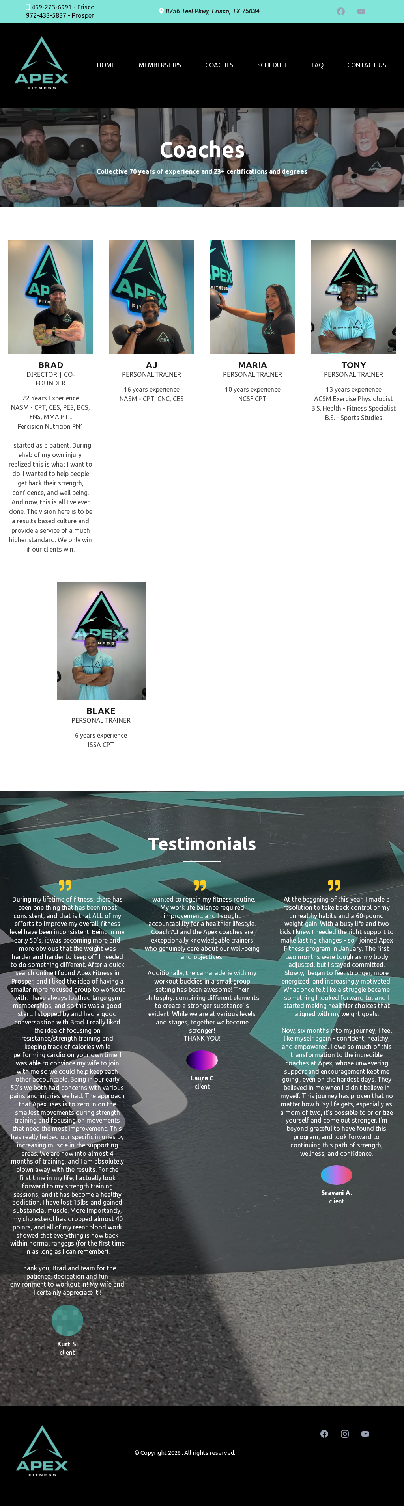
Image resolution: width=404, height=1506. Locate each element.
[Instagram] (345, 1434)
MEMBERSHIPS (160, 65)
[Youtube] (361, 11)
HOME (106, 65)
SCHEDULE (272, 65)
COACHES (219, 65)
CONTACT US (366, 65)
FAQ (318, 65)
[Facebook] (341, 11)
